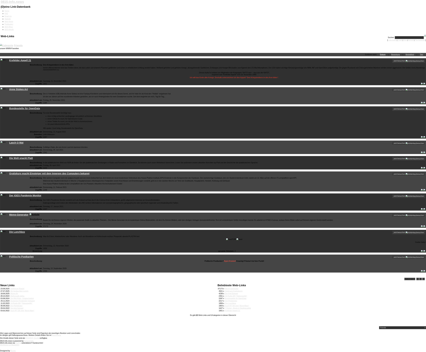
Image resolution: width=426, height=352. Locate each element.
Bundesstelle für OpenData (24, 108)
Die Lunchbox (17, 231)
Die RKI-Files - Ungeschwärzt (22, 298)
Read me (8, 16)
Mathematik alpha (17, 296)
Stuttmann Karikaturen (234, 291)
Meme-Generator (18, 214)
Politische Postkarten (21, 256)
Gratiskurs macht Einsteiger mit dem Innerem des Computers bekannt (49, 173)
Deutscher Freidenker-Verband (22, 301)
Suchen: (391, 37)
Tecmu (13, 351)
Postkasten (8, 24)
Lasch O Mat (16, 142)
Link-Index (392, 40)
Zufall (400, 40)
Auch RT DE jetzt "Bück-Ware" (22, 311)
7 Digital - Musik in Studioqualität (238, 308)
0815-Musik (9, 30)
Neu (405, 40)
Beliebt (411, 40)
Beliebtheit (410, 54)
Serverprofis (29, 341)
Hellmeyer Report (17, 289)
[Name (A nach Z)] (424, 54)
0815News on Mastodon (9, 345)
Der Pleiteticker (16, 306)
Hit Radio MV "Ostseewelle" (21, 303)
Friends (18, 45)
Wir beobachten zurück (19, 291)
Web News (8, 22)
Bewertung (395, 54)
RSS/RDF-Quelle (32, 338)
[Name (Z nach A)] (418, 54)
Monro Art (14, 294)
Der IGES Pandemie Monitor (25, 195)
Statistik (7, 19)
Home (6, 11)
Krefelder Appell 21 (20, 60)
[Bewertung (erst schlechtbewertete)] (401, 54)
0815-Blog (8, 27)
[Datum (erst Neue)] (379, 54)
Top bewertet (420, 40)
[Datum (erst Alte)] (387, 54)
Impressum (56, 335)
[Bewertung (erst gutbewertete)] (390, 54)
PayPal (18, 343)
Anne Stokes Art (18, 89)
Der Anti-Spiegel (16, 308)
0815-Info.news (12, 2)
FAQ (6, 14)
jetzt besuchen (399, 61)
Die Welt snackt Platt (21, 158)
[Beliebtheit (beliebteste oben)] (404, 54)
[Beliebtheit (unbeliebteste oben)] (415, 54)
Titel (421, 54)
